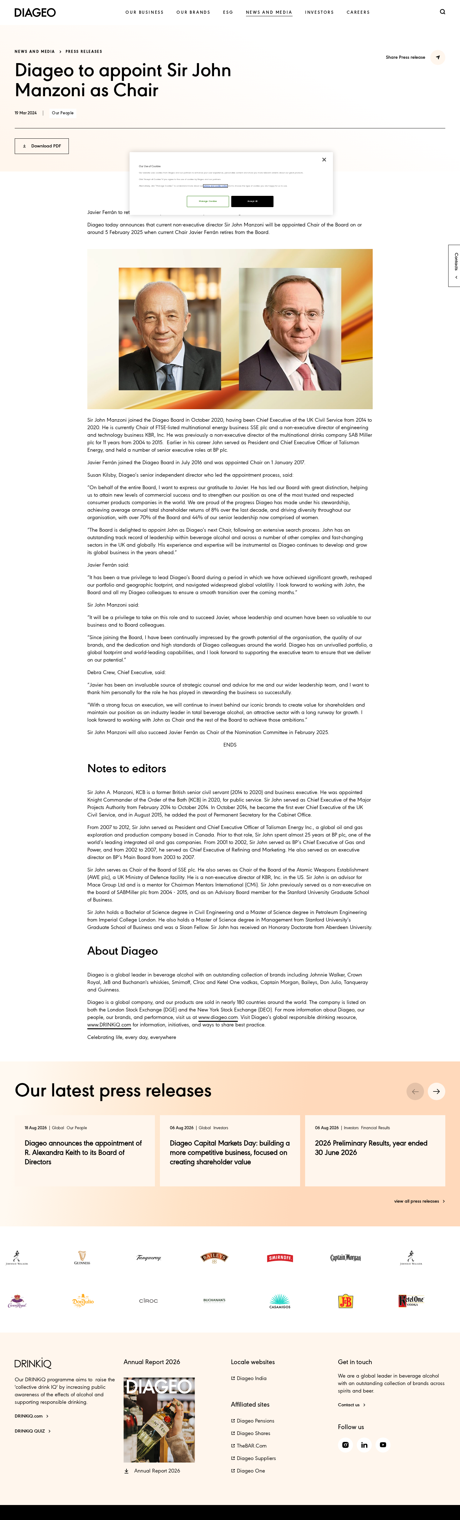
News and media (35, 52)
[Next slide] (436, 1091)
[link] (144, 12)
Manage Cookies (208, 201)
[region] (231, 183)
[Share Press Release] (437, 57)
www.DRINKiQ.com (109, 1025)
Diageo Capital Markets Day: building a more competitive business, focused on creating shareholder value (230, 1153)
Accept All (253, 201)
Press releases (84, 52)
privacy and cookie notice (215, 186)
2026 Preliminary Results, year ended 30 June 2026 (371, 1148)
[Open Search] (442, 12)
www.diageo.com (218, 1018)
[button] (42, 146)
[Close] (324, 159)
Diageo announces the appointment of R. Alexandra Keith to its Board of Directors (83, 1153)
